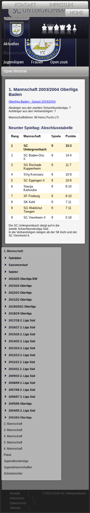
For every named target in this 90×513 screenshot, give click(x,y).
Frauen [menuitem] (37, 62)
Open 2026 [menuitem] (59, 62)
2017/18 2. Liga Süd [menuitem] (22, 320)
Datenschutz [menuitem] (18, 503)
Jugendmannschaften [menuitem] (18, 467)
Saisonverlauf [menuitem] (18, 265)
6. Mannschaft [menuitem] (13, 448)
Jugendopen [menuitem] (14, 62)
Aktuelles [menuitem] (11, 43)
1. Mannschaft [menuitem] (13, 251)
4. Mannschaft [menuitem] (13, 436)
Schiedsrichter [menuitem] (13, 473)
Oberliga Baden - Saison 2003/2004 (32, 101)
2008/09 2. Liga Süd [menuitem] (22, 383)
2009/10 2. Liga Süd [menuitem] (22, 376)
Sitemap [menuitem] (15, 508)
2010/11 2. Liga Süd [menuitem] (22, 369)
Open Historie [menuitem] (15, 71)
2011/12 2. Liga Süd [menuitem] (22, 362)
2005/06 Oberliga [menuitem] (20, 403)
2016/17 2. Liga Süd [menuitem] (22, 327)
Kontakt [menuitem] (15, 493)
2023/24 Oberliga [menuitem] (20, 285)
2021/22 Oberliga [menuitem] (20, 299)
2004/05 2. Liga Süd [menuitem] (22, 410)
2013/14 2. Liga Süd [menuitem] (22, 348)
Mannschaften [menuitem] (16, 52)
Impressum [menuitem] (17, 498)
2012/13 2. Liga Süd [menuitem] (22, 355)
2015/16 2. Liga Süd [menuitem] (22, 334)
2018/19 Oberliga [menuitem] (20, 313)
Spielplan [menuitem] (15, 258)
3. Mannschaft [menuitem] (13, 430)
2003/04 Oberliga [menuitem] (20, 417)
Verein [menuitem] (52, 43)
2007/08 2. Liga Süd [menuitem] (22, 390)
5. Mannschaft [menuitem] (13, 442)
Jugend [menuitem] (41, 52)
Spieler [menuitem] (13, 272)
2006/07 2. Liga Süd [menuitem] (22, 396)
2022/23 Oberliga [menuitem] (20, 292)
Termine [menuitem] (33, 43)
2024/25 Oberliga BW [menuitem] (23, 279)
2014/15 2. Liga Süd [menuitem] (22, 341)
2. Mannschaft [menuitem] (13, 423)
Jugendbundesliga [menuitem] (16, 461)
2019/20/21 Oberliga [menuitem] (22, 306)
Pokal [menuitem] (7, 455)
